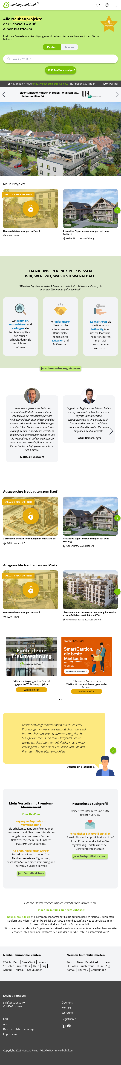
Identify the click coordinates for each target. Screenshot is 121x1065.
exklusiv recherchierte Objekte (50, 83)
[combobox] (63, 59)
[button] (4, 94)
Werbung (67, 1012)
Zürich (7, 962)
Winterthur (23, 966)
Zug (44, 966)
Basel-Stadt (28, 962)
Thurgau (19, 970)
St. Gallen (8, 966)
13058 (60, 70)
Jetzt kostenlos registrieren (60, 368)
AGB (5, 1024)
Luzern (42, 962)
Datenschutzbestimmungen (19, 1029)
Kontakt (66, 1007)
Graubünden (34, 970)
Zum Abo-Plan (31, 814)
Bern (16, 962)
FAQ (5, 1019)
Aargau (7, 970)
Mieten (69, 47)
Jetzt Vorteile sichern (31, 873)
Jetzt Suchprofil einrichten (90, 856)
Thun (36, 966)
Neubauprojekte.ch (78, 419)
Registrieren (69, 1019)
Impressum (10, 1034)
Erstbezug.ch (102, 419)
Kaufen (51, 47)
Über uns (67, 1002)
